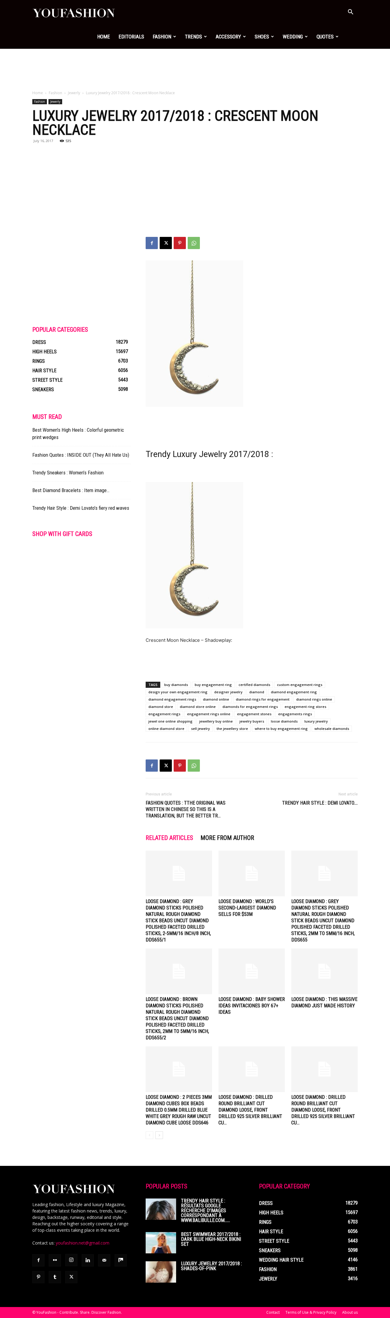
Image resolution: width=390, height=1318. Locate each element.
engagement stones (254, 714)
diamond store (160, 706)
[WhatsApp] (194, 243)
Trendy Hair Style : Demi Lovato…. (320, 803)
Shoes (262, 37)
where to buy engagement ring (281, 728)
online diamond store (166, 728)
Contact (273, 1312)
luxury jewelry (316, 721)
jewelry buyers (251, 721)
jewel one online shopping (170, 721)
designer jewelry (228, 692)
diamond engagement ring (294, 692)
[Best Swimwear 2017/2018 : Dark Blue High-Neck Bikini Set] (161, 1242)
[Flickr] (55, 1260)
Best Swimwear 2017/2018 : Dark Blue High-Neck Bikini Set (211, 1239)
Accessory (228, 37)
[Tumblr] (55, 1277)
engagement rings (164, 714)
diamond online (216, 699)
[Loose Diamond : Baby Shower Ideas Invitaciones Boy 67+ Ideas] (251, 971)
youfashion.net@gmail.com (82, 1243)
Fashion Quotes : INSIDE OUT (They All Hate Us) (80, 455)
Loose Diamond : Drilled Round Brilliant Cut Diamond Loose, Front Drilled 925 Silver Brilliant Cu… (250, 1110)
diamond (256, 692)
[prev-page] (149, 1135)
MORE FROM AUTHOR (227, 837)
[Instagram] (71, 1260)
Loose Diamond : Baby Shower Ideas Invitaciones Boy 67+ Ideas (251, 1005)
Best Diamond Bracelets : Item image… (70, 490)
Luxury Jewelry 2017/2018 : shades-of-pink (211, 1266)
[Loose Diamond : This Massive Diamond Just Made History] (324, 971)
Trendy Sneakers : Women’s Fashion (68, 473)
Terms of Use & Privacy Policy (310, 1312)
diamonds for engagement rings (250, 706)
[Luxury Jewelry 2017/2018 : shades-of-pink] (161, 1272)
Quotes (325, 37)
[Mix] (121, 1260)
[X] (166, 243)
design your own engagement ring (177, 692)
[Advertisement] (195, 70)
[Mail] (104, 1260)
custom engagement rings (299, 684)
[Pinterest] (180, 243)
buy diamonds (176, 684)
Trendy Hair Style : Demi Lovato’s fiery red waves (80, 508)
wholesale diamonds (331, 728)
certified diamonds (254, 684)
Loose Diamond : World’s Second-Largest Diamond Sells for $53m (247, 907)
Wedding (293, 37)
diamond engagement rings (172, 699)
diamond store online (198, 706)
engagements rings (295, 714)
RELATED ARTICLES (169, 837)
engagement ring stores (305, 706)
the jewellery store (232, 728)
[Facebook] (152, 243)
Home (103, 37)
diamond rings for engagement (262, 699)
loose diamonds (284, 721)
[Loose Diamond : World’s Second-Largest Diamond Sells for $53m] (251, 873)
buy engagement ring (213, 684)
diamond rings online (314, 699)
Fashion (162, 37)
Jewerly (74, 92)
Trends (193, 37)
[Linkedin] (88, 1260)
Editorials (131, 37)
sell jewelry (200, 728)
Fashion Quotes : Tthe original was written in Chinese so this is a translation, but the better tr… (185, 809)
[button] (350, 13)
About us (350, 1312)
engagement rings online (208, 714)
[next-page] (159, 1135)
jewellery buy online (216, 721)
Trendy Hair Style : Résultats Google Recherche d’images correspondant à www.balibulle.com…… (205, 1210)
